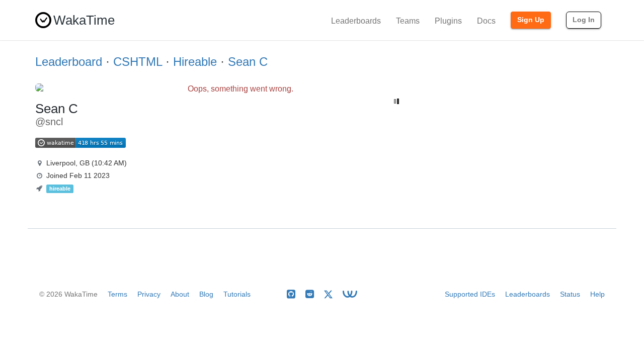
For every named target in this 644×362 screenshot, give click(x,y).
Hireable (195, 61)
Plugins (448, 21)
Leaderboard (68, 61)
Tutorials (237, 294)
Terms (117, 294)
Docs (486, 21)
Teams (408, 21)
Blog (206, 294)
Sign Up (530, 20)
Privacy (148, 294)
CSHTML (137, 61)
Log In (584, 20)
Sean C (248, 61)
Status (570, 294)
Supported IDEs (470, 294)
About (180, 294)
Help (597, 294)
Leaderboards (356, 21)
